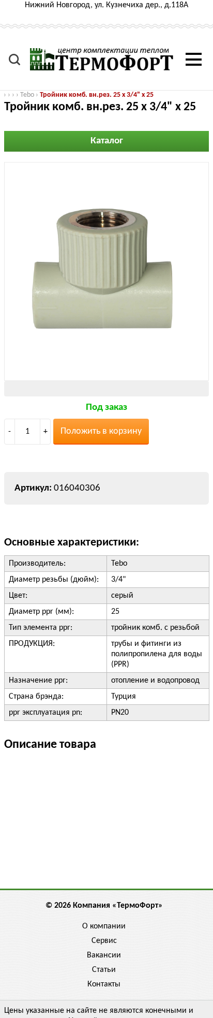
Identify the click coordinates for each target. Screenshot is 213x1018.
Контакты (103, 984)
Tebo (27, 95)
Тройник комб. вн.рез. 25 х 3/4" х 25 (97, 95)
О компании (104, 926)
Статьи (104, 970)
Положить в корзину (101, 431)
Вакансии (104, 955)
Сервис (104, 941)
